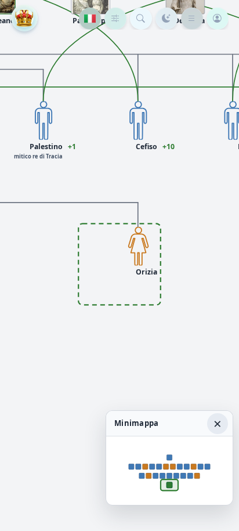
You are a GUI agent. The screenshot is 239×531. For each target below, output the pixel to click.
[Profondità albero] (115, 19)
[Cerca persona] (141, 19)
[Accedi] (218, 19)
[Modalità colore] (166, 19)
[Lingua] (90, 19)
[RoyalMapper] (24, 18)
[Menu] (192, 19)
